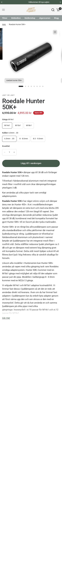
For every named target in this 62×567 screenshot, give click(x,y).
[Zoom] (55, 32)
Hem (4, 24)
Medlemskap (30, 18)
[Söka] (52, 9)
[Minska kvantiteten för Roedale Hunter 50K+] (4, 152)
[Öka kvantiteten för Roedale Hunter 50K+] (14, 152)
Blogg (56, 18)
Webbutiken (16, 18)
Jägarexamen (44, 18)
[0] (57, 9)
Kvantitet (6, 146)
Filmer (4, 18)
